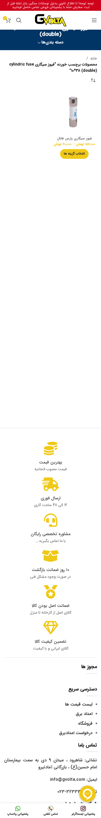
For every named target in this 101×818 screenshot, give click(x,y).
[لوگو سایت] (50, 20)
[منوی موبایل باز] (94, 20)
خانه (93, 58)
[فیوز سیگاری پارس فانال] (74, 112)
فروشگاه (85, 723)
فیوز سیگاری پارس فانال (74, 138)
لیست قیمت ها (78, 704)
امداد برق (84, 713)
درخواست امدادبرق (75, 733)
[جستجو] (18, 20)
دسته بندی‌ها (52, 42)
